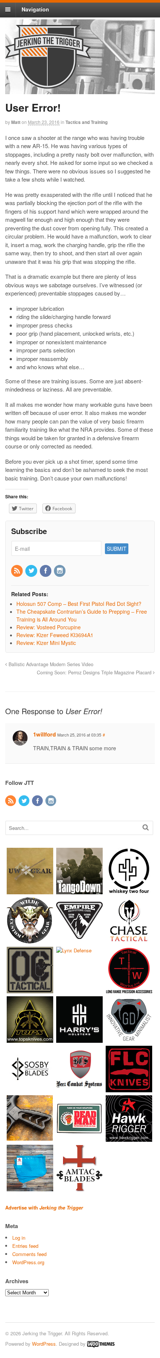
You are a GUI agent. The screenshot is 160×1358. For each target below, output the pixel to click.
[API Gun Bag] (30, 1187)
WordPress (44, 1343)
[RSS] (17, 571)
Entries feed (25, 1245)
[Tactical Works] (129, 989)
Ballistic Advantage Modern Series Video (50, 664)
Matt (15, 122)
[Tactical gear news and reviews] (48, 84)
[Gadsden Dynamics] (129, 1039)
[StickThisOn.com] (79, 1138)
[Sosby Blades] (30, 1088)
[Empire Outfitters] (79, 940)
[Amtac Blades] (79, 1187)
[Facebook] (46, 571)
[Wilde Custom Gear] (30, 940)
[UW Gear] (30, 890)
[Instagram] (60, 571)
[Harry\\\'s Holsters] (79, 1039)
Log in (18, 1237)
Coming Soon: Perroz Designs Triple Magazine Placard (95, 672)
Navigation (35, 9)
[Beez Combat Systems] (79, 1088)
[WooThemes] (101, 1343)
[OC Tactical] (30, 989)
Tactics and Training (86, 122)
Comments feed (29, 1254)
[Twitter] (31, 571)
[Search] (146, 827)
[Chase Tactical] (129, 940)
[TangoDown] (79, 890)
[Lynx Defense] (74, 950)
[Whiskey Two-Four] (129, 890)
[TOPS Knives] (30, 1039)
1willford (44, 734)
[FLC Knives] (129, 1088)
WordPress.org (28, 1262)
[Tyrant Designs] (30, 1138)
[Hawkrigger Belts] (129, 1138)
